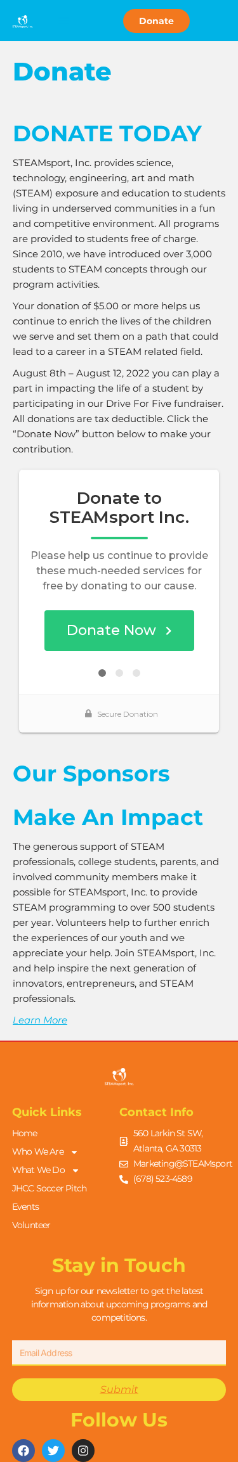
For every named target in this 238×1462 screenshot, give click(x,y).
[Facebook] (23, 1450)
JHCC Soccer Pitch (49, 1188)
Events (25, 1206)
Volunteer (31, 1225)
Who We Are (37, 1151)
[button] (64, 20)
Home (24, 1133)
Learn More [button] (40, 1020)
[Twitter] (53, 1450)
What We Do (38, 1170)
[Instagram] (83, 1450)
